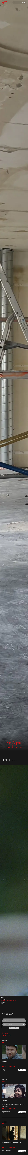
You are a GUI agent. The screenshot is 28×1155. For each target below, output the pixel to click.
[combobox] (14, 1020)
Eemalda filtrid (14, 1028)
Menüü (21, 3)
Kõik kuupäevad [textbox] (8, 1024)
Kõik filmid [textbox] (7, 1020)
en (14, 3)
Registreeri (22, 1070)
